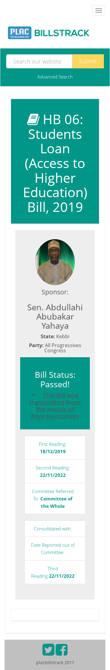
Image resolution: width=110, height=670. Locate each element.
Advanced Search (55, 77)
